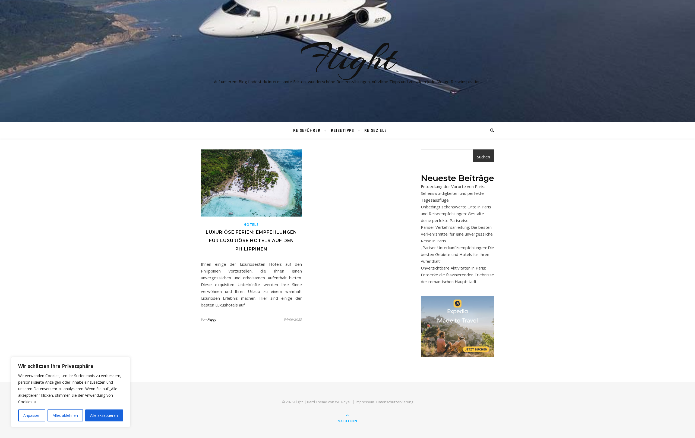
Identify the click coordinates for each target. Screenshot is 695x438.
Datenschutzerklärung (394, 401)
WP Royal (342, 401)
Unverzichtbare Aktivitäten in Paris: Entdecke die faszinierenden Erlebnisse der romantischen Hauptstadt (457, 274)
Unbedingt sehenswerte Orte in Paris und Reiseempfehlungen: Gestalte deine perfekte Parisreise (456, 213)
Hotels (251, 224)
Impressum (365, 401)
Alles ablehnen (65, 415)
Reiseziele (375, 130)
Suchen (483, 156)
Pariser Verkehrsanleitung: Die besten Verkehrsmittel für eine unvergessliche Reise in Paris (457, 233)
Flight (347, 57)
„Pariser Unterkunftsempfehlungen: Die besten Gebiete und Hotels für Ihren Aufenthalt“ (457, 254)
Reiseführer (307, 130)
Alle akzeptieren (104, 415)
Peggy (211, 319)
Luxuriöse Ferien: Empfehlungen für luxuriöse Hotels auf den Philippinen (251, 241)
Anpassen (31, 415)
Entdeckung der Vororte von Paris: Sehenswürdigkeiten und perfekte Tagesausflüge (453, 193)
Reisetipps (342, 130)
